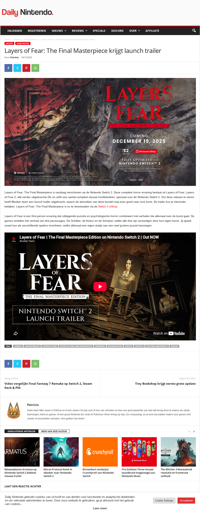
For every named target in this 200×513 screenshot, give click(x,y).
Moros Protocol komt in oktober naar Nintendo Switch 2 (58, 473)
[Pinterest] (26, 68)
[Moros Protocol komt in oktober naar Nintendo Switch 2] (61, 452)
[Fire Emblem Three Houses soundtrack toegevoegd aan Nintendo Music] (139, 452)
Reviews (78, 31)
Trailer (174, 346)
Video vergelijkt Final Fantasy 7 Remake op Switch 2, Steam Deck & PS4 (48, 386)
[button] (194, 30)
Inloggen (14, 31)
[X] (17, 68)
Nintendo (100, 346)
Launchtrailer (32, 346)
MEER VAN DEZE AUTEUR (54, 431)
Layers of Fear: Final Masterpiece (76, 346)
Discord (117, 31)
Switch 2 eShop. (108, 206)
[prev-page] (189, 431)
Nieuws (57, 31)
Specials (99, 31)
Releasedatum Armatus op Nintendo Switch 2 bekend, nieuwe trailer (20, 473)
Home (7, 39)
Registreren (37, 31)
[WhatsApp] (35, 68)
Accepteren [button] (186, 500)
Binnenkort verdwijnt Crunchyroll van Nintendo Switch (98, 473)
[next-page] (194, 431)
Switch (128, 346)
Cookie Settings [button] (164, 500)
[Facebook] (8, 68)
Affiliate (152, 31)
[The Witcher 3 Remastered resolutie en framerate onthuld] (178, 452)
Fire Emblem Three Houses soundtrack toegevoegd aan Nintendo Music (138, 473)
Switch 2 (139, 346)
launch (18, 346)
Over (133, 31)
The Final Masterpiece (157, 346)
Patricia (14, 57)
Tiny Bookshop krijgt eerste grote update (165, 383)
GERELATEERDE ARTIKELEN (21, 431)
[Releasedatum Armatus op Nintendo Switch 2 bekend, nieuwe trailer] (22, 452)
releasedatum (115, 346)
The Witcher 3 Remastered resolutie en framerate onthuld (176, 473)
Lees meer (100, 508)
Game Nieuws (31, 39)
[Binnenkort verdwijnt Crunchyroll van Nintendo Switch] (100, 452)
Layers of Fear (50, 346)
